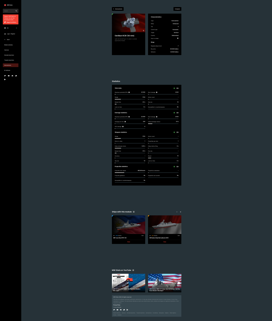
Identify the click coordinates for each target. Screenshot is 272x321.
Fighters (167, 312)
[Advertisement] (146, 68)
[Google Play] (5, 79)
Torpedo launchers (140, 312)
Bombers (119, 314)
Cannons (124, 312)
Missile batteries (117, 312)
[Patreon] (5, 75)
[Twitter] (16, 75)
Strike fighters (173, 312)
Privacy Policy (116, 305)
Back (8, 39)
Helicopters (161, 312)
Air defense (155, 312)
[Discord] (12, 75)
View (128, 242)
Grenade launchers (131, 312)
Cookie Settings (117, 307)
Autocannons (149, 312)
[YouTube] (8, 75)
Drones (115, 314)
